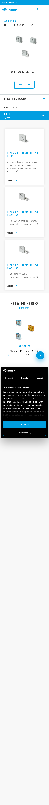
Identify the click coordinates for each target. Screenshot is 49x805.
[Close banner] (45, 370)
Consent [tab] (9, 378)
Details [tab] (24, 378)
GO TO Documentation (22, 72)
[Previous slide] (9, 355)
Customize (23, 432)
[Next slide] (40, 355)
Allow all (24, 424)
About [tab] (40, 378)
